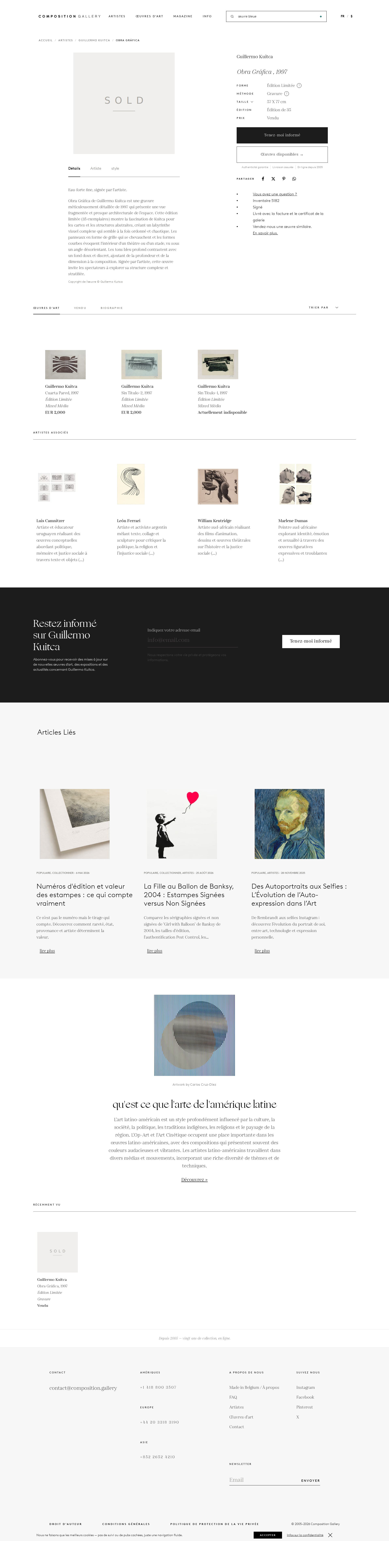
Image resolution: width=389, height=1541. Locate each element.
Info (207, 16)
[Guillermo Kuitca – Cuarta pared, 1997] (65, 359)
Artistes (117, 16)
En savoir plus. (265, 233)
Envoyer (310, 1481)
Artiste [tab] (95, 168)
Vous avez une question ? (275, 194)
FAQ (233, 1397)
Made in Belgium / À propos (254, 1387)
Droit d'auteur (65, 1524)
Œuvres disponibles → (282, 154)
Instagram (305, 1387)
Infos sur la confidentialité (305, 1535)
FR (342, 16)
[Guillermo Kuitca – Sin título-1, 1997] (218, 359)
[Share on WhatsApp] (294, 179)
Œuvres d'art (149, 16)
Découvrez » (194, 1180)
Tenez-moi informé (282, 135)
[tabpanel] (124, 235)
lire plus (47, 951)
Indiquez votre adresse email (173, 630)
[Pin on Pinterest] (283, 179)
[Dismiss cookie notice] (330, 1535)
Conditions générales (126, 1524)
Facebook (305, 1397)
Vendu (273, 118)
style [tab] (115, 168)
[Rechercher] (320, 16)
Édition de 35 (279, 110)
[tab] (46, 310)
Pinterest (304, 1407)
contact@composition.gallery (83, 1388)
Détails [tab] (74, 168)
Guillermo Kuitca (94, 40)
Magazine (183, 16)
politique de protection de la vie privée (214, 1524)
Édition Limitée (281, 85)
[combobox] (276, 16)
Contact (236, 1427)
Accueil (46, 40)
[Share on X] (273, 179)
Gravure (274, 94)
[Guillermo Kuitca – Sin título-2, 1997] (141, 359)
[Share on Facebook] (263, 179)
